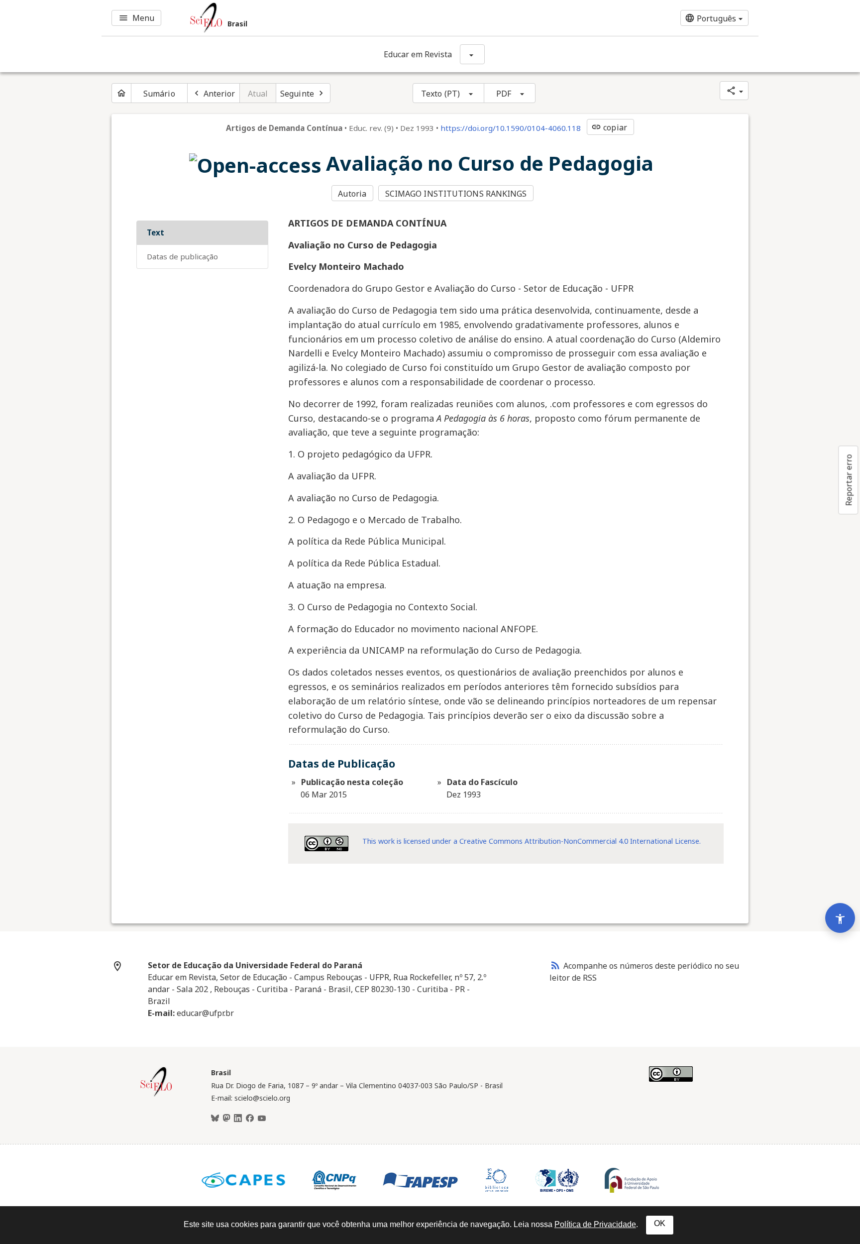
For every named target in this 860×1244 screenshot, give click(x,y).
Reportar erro (848, 480)
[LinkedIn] (238, 1118)
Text (155, 232)
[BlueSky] (215, 1118)
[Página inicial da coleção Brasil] (156, 1095)
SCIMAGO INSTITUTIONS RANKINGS (456, 193)
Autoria (352, 193)
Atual (258, 93)
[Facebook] (250, 1118)
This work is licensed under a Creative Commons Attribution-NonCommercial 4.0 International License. (531, 841)
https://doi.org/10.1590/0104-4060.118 (510, 128)
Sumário (159, 93)
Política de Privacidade (595, 1224)
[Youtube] (262, 1118)
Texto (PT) (440, 93)
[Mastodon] (226, 1118)
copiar (609, 127)
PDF (503, 93)
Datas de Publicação (182, 256)
